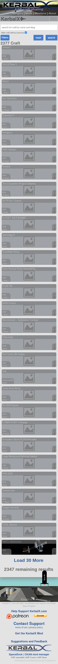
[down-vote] (54, 58)
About (52, 13)
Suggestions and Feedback (29, 641)
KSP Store (42, 657)
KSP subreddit (17, 657)
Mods (28, 13)
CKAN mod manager (37, 654)
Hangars (17, 13)
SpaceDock (16, 654)
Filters (5, 37)
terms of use (21, 627)
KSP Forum (31, 657)
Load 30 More (28, 560)
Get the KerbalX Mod (29, 633)
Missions (40, 13)
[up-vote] (54, 55)
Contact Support (29, 623)
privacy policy (36, 627)
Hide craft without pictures (12, 32)
